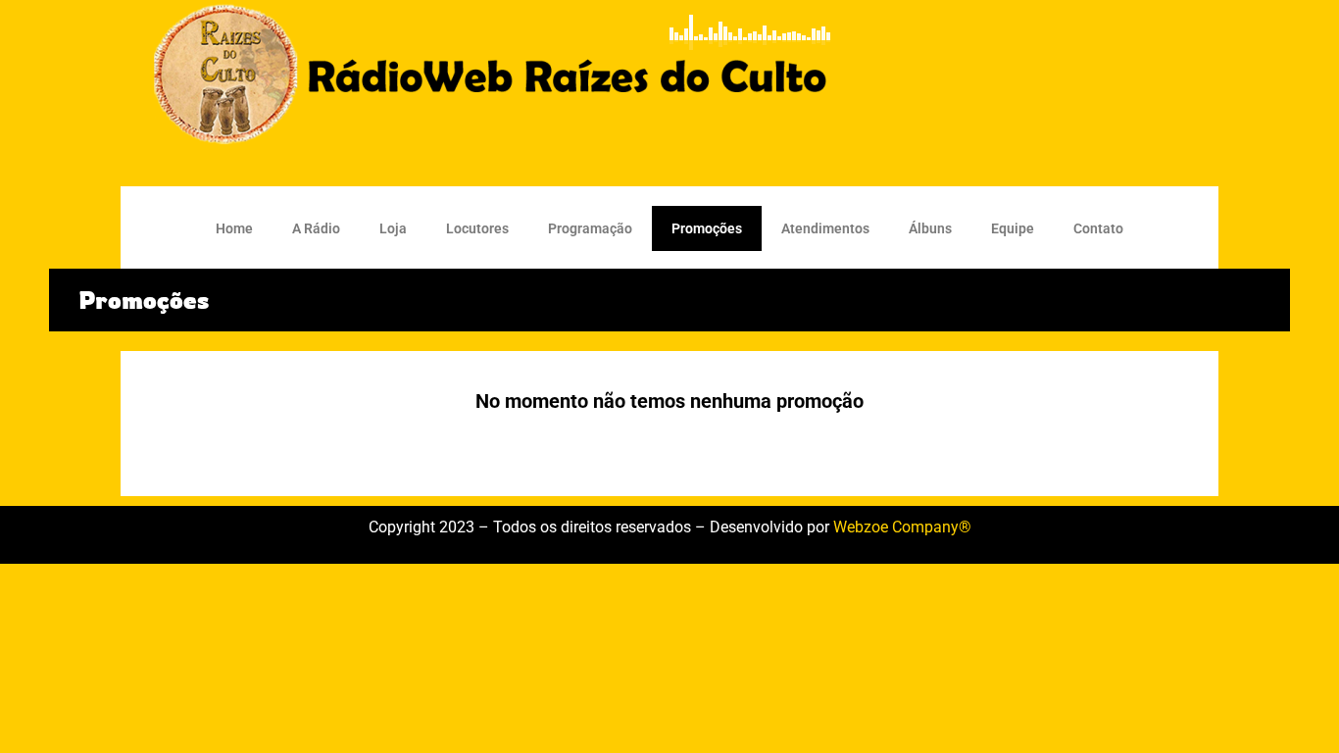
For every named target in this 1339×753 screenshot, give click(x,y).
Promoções (706, 228)
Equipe (1012, 228)
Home (234, 228)
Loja (393, 228)
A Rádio (316, 228)
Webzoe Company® (902, 527)
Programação (590, 228)
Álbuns (930, 228)
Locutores (477, 228)
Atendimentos (825, 228)
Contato (1098, 228)
